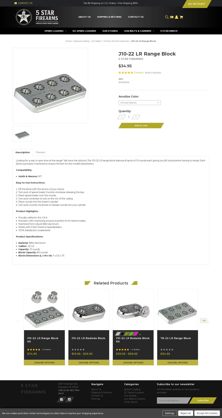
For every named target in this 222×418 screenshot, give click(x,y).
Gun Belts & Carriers (134, 398)
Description (23, 152)
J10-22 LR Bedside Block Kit (133, 340)
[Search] (166, 17)
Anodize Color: (129, 96)
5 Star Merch (130, 402)
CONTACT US (25, 3)
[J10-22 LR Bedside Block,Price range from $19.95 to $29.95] (88, 309)
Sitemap (95, 398)
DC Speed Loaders (134, 392)
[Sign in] (176, 17)
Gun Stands (130, 395)
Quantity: (125, 111)
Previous (17, 320)
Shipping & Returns (101, 392)
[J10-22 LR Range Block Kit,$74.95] (44, 309)
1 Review (40, 152)
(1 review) (139, 72)
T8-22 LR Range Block (175, 338)
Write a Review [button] (153, 72)
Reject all (186, 413)
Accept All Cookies (207, 413)
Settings (169, 413)
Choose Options (44, 362)
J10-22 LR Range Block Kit (42, 340)
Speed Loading (132, 389)
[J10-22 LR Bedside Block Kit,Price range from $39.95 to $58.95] (133, 309)
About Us (96, 389)
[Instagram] (69, 399)
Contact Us (97, 395)
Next (204, 320)
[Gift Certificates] (171, 17)
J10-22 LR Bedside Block (88, 338)
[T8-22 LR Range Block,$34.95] (177, 309)
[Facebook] (61, 399)
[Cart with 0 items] (181, 17)
